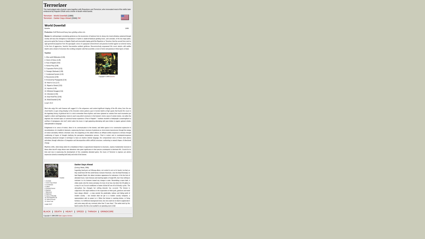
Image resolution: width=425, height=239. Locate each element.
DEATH (58, 211)
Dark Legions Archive (65, 216)
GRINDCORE (107, 211)
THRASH (92, 211)
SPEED (80, 211)
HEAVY (69, 211)
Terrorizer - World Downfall (55, 16)
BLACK (47, 211)
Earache (112, 76)
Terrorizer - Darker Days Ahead (57, 18)
